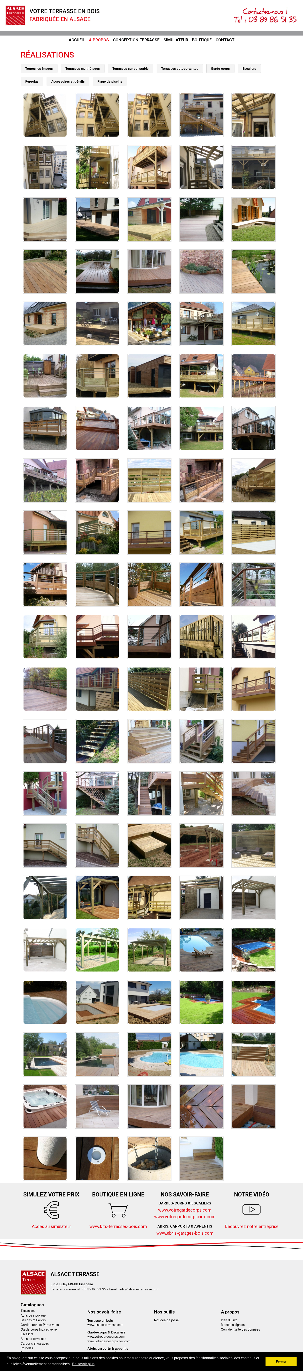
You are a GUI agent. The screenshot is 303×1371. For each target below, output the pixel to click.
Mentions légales (233, 1324)
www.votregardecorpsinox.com (185, 1216)
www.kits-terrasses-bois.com (118, 1226)
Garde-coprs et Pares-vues (40, 1324)
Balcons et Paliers (33, 1320)
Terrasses (28, 1310)
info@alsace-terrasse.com (139, 1289)
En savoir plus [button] (83, 1364)
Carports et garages (35, 1343)
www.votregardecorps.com (184, 1210)
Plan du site (229, 1320)
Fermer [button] (281, 1361)
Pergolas (27, 1348)
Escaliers (27, 1334)
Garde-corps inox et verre (39, 1329)
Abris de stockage (33, 1315)
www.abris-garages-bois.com (184, 1233)
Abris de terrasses (33, 1338)
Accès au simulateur (51, 1226)
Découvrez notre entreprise (252, 1226)
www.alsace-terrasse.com (105, 1324)
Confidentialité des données (240, 1329)
